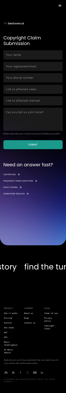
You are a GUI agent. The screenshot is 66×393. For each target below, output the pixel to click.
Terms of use (51, 313)
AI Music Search (8, 351)
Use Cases (9, 327)
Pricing (8, 318)
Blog (26, 318)
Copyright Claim (49, 327)
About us (28, 313)
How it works (10, 313)
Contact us (29, 323)
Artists (8, 323)
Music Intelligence (10, 343)
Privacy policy (48, 319)
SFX (5, 337)
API (5, 332)
